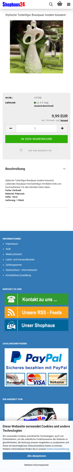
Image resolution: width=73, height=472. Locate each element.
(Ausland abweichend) (44, 106)
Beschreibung (15, 169)
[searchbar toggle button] (50, 4)
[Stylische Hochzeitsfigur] (36, 46)
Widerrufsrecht (14, 254)
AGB (8, 248)
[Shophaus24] (12, 4)
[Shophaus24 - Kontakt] (36, 299)
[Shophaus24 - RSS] (36, 312)
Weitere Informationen (36, 465)
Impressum (12, 243)
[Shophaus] (36, 325)
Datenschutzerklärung (58, 449)
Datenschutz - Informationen (21, 270)
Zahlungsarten (14, 264)
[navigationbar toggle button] (68, 4)
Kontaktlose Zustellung (18, 275)
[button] (10, 128)
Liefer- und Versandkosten (20, 259)
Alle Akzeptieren (36, 455)
